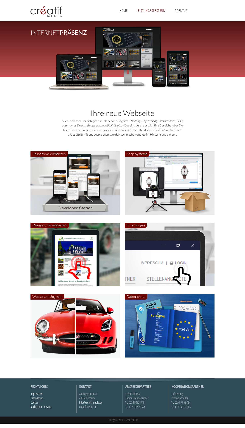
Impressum (36, 394)
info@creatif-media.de (90, 402)
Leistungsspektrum (151, 10)
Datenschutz (36, 398)
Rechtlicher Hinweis (40, 407)
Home (123, 10)
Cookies (34, 402)
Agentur (181, 10)
